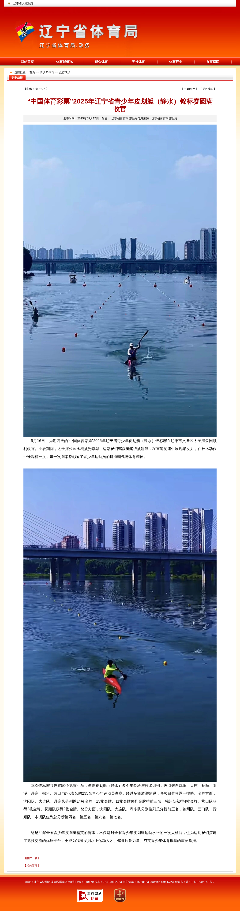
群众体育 (101, 61)
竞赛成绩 (64, 72)
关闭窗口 (208, 89)
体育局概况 (64, 61)
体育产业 (175, 61)
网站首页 (27, 61)
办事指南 (212, 61)
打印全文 (189, 89)
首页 (32, 72)
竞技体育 (138, 61)
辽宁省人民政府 (23, 3)
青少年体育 (47, 72)
